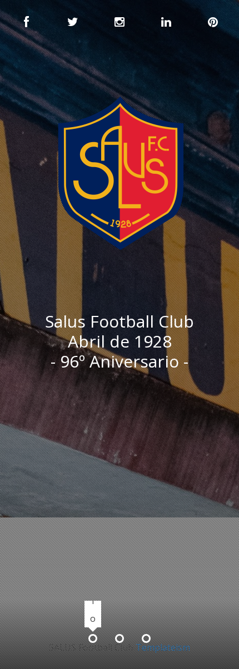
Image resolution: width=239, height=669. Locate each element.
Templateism (163, 647)
